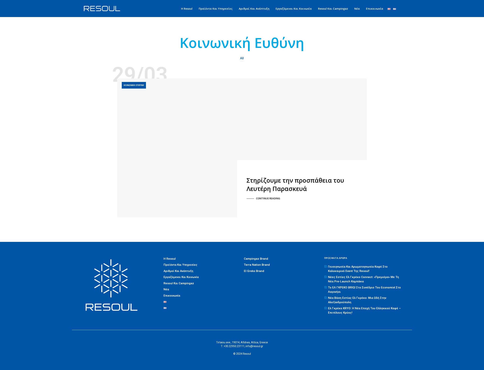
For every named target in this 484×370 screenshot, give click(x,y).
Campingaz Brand (256, 258)
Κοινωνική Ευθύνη (134, 85)
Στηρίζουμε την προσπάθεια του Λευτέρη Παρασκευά (295, 184)
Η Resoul (186, 8)
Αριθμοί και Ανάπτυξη (254, 8)
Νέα (357, 8)
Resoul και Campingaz (333, 8)
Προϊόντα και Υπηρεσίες (216, 8)
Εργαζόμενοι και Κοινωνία (294, 8)
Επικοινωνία (374, 8)
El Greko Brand (254, 271)
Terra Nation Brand (257, 264)
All (242, 58)
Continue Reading (268, 198)
